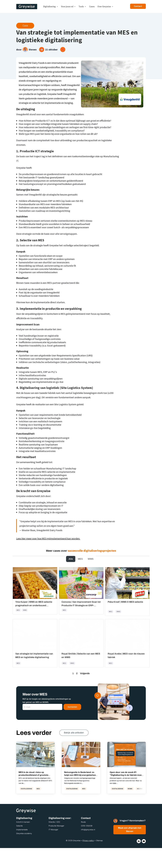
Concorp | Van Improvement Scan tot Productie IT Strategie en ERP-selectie (81, 605)
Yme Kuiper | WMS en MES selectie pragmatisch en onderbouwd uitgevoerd (33, 605)
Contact (138, 6)
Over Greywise (104, 6)
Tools (81, 6)
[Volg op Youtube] (144, 841)
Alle (71, 559)
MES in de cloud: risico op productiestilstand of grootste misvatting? (33, 775)
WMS (91, 559)
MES (80, 559)
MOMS (130, 789)
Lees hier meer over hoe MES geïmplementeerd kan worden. (48, 538)
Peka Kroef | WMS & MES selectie (125, 602)
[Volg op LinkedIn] (139, 841)
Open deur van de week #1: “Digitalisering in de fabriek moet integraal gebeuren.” (126, 775)
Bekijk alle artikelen (74, 732)
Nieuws (140, 789)
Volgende (85, 673)
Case (25, 25)
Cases (92, 6)
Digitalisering (49, 6)
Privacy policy (88, 840)
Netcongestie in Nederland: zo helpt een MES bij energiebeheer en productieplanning (80, 775)
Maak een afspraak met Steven (129, 830)
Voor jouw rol (67, 6)
